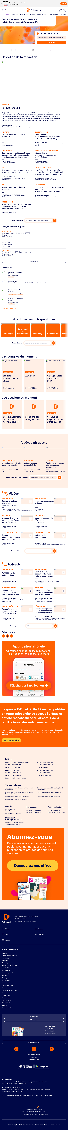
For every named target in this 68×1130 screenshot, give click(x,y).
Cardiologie (5, 953)
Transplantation (6, 1000)
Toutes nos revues (50, 1033)
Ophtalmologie (6, 980)
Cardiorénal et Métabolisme (10, 955)
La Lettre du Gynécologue (44, 767)
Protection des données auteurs (44, 1124)
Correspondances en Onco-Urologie (16, 799)
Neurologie (5, 975)
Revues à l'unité (50, 1026)
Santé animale (6, 998)
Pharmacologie (6, 983)
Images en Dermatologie (33, 810)
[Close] (1, 3)
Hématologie (24, 14)
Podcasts (41, 935)
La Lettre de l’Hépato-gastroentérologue (17, 762)
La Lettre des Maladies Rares (13, 764)
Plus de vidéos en (17, 551)
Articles (7, 929)
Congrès (40, 929)
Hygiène (4, 1005)
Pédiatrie (4, 993)
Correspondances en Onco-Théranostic (17, 796)
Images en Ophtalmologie (33, 812)
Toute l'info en (17, 343)
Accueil (6, 14)
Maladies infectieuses (8, 968)
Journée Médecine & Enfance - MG (12, 1091)
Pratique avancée (7, 988)
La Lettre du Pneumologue (13, 772)
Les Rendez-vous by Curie (44, 1095)
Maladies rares (6, 970)
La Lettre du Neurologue (12, 770)
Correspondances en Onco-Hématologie (49, 792)
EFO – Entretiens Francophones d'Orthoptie (38, 1089)
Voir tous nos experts (9, 308)
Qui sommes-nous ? (34, 1054)
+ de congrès (34, 261)
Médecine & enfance (54, 810)
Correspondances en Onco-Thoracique (48, 796)
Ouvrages (50, 1028)
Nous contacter (34, 1042)
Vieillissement (6, 1003)
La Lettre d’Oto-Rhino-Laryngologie (15, 778)
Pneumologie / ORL (7, 985)
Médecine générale (7, 973)
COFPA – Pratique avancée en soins (12, 1089)
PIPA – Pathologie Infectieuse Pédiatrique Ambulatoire (17, 1095)
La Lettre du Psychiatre (43, 772)
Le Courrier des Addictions (13, 813)
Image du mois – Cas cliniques (38, 1082)
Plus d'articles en (17, 220)
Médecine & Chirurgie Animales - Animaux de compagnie (14, 823)
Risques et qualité (7, 1008)
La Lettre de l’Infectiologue (45, 762)
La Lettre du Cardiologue (12, 767)
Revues (7, 940)
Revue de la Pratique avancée (57, 812)
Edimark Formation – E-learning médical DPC (14, 1083)
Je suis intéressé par (49, 33)
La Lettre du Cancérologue (45, 764)
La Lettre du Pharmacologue (45, 770)
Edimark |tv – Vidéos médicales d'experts (14, 1082)
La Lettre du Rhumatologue (13, 775)
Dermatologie (53, 14)
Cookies (57, 1124)
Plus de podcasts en (17, 626)
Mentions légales (13, 1124)
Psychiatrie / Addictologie (9, 990)
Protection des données (26, 1124)
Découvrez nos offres (11, 740)
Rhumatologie (6, 995)
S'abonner (34, 1020)
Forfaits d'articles (50, 1031)
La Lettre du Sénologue (44, 775)
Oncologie (15, 14)
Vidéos (7, 935)
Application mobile (34, 1059)
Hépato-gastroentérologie (38, 14)
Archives (34, 1057)
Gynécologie (5, 960)
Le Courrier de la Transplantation (10, 810)
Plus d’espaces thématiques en (17, 477)
